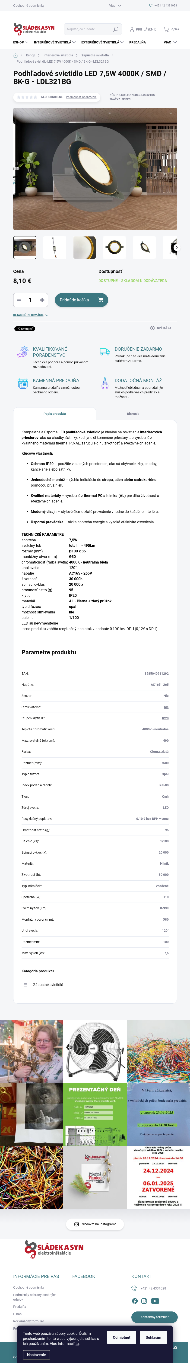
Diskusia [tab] (133, 414)
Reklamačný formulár (28, 1321)
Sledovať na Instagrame (99, 1224)
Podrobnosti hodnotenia (81, 97)
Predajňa (19, 1306)
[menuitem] (21, 42)
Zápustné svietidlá (48, 985)
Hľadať (116, 29)
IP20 (165, 718)
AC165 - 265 (160, 684)
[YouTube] (155, 1300)
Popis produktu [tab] (55, 414)
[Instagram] (144, 1300)
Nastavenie (36, 1355)
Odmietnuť (121, 1337)
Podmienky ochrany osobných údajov (35, 1297)
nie (166, 707)
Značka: (120, 99)
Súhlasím (153, 1337)
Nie (166, 696)
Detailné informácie (28, 315)
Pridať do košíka (74, 299)
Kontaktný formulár (154, 1317)
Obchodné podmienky (28, 5)
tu (77, 1344)
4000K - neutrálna (155, 729)
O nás (17, 1314)
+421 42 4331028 (153, 1288)
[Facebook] (134, 1300)
